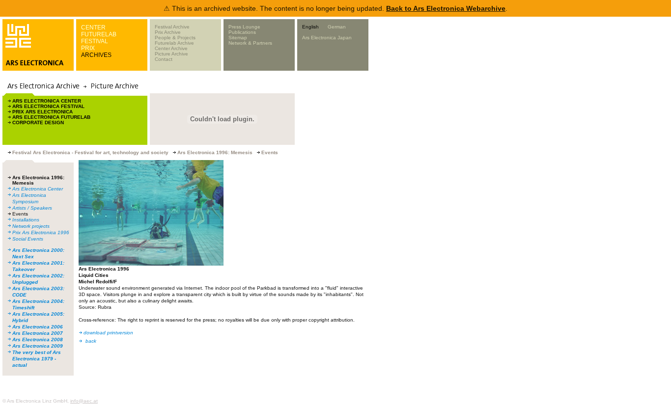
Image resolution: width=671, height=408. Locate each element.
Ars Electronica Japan (327, 37)
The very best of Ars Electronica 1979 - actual (36, 359)
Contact (163, 59)
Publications (242, 32)
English (310, 26)
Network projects (31, 226)
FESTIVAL (94, 41)
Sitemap (237, 37)
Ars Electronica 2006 (37, 326)
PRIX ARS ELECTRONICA (42, 111)
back (90, 341)
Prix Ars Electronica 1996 (40, 232)
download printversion (108, 332)
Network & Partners (250, 43)
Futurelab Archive (174, 43)
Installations (25, 219)
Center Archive (171, 48)
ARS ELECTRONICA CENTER (46, 101)
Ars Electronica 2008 (37, 339)
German (337, 26)
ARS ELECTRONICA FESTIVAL (48, 106)
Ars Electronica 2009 (37, 346)
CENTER (93, 27)
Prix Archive (168, 32)
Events (20, 214)
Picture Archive (171, 53)
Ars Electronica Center (37, 188)
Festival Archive (172, 26)
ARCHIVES (96, 55)
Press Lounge (244, 26)
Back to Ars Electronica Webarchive (445, 8)
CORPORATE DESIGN (38, 122)
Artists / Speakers (32, 208)
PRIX (88, 48)
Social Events (27, 239)
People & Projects (175, 37)
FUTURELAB (98, 34)
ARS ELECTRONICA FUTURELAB (51, 117)
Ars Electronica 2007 (37, 333)
